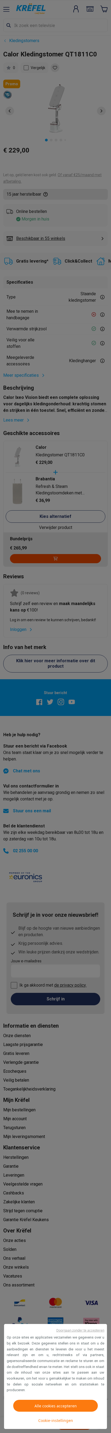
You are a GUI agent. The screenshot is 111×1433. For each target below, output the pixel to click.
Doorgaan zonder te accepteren (80, 1330)
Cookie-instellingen (55, 1420)
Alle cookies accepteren (55, 1405)
